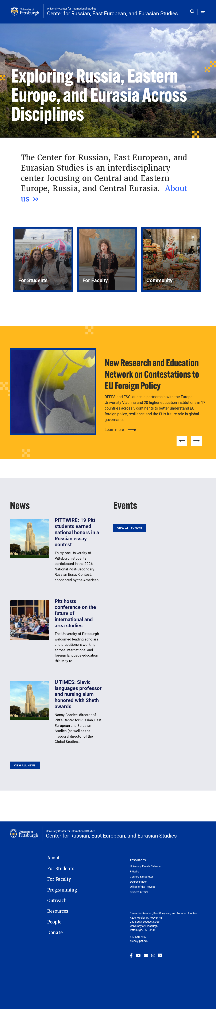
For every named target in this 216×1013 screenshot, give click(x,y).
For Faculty (59, 879)
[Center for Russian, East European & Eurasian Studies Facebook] (131, 955)
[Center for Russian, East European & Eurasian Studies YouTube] (138, 955)
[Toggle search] (193, 12)
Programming (62, 890)
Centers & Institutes (142, 876)
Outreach (57, 900)
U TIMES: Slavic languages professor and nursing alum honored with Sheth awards (78, 694)
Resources (57, 911)
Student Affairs (139, 892)
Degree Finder (138, 881)
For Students (60, 868)
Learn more (114, 429)
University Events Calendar (145, 866)
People (54, 922)
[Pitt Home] (27, 11)
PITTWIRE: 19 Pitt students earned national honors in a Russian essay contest (77, 532)
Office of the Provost (142, 887)
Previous (182, 441)
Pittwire (134, 871)
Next (196, 441)
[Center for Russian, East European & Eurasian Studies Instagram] (153, 955)
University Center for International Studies (71, 8)
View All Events (129, 528)
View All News (25, 765)
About (53, 858)
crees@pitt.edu (139, 941)
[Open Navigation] (202, 12)
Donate (55, 932)
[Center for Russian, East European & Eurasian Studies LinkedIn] (160, 955)
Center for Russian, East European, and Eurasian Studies (112, 13)
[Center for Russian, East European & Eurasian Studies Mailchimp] (146, 955)
